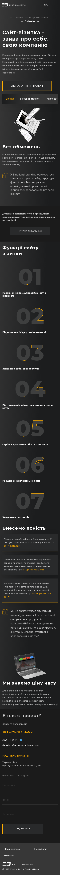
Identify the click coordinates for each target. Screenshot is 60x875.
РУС (46, 5)
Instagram (23, 775)
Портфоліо (40, 849)
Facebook (8, 775)
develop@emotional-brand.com (21, 745)
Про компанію (12, 849)
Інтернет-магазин (30, 98)
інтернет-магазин (33, 569)
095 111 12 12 (10, 740)
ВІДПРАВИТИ (23, 828)
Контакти (9, 855)
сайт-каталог (12, 545)
